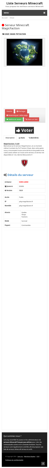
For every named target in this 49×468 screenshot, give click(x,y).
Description (10, 138)
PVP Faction (21, 34)
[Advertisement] (24, 88)
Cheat (12, 18)
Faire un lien (32, 119)
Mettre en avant (14, 119)
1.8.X (21, 190)
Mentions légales (29, 456)
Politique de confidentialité (14, 460)
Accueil (4, 18)
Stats (22, 138)
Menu (6, 13)
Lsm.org (20, 456)
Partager (22, 111)
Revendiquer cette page (18, 115)
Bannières (34, 138)
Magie (12, 34)
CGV (38, 456)
